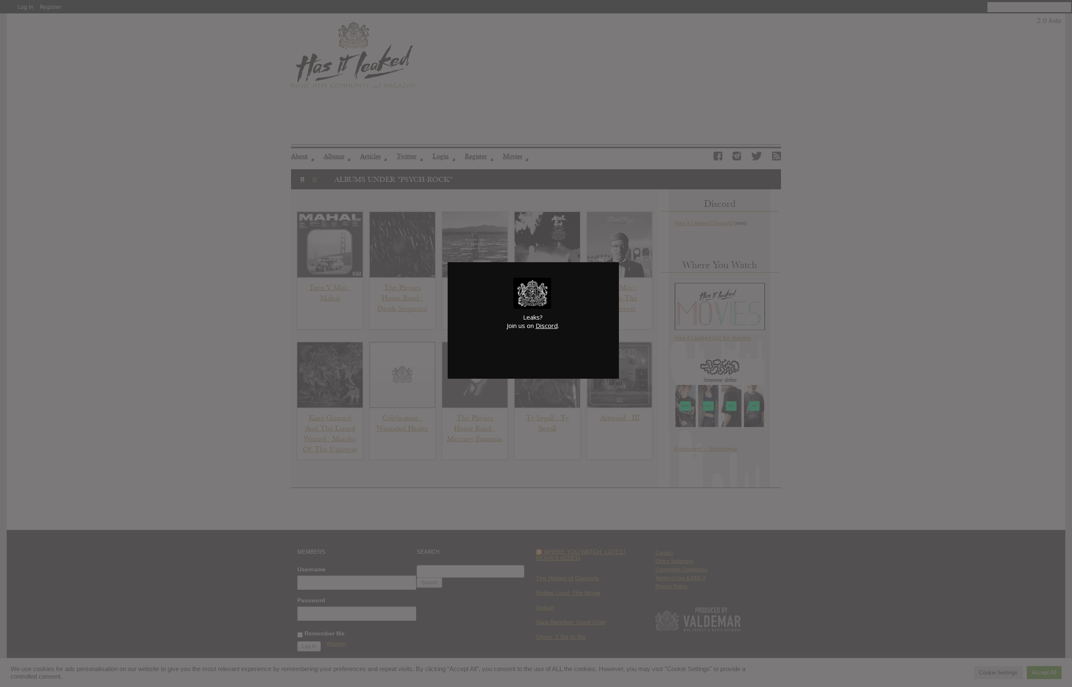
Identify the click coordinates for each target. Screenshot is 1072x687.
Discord (547, 325)
